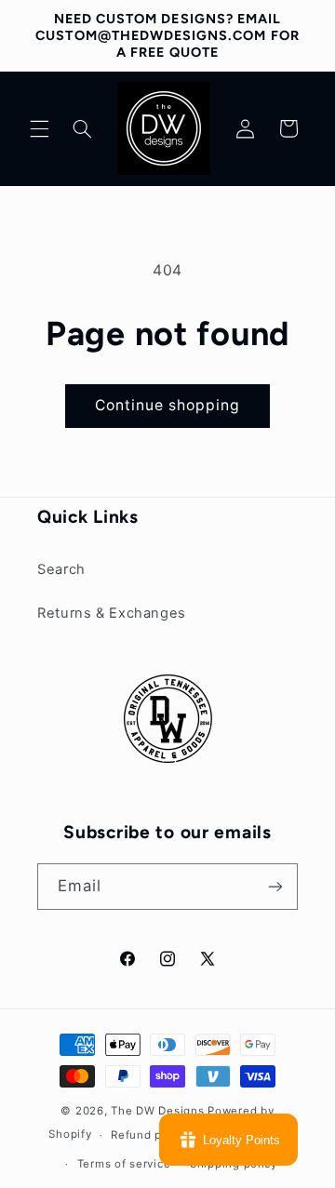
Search (61, 569)
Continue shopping (168, 405)
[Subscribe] (275, 886)
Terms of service (124, 1163)
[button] (39, 128)
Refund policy (150, 1134)
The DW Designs (157, 1110)
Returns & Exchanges (111, 613)
